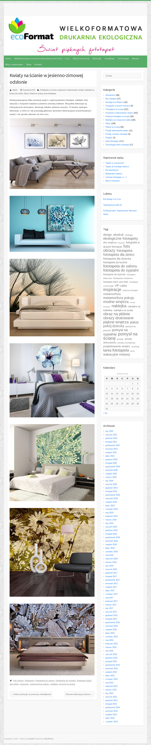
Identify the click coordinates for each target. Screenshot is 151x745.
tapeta (132, 351)
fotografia (121, 243)
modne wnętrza (116, 302)
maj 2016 (109, 640)
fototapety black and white (115, 282)
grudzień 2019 (111, 488)
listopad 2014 (111, 704)
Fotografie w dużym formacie (117, 106)
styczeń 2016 (111, 654)
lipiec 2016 (110, 633)
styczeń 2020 (111, 484)
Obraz (26, 94)
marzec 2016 (110, 647)
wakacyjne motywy (116, 354)
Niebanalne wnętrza (113, 174)
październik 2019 (112, 495)
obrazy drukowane (118, 318)
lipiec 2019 (110, 505)
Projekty (109, 138)
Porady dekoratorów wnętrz (117, 130)
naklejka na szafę (123, 310)
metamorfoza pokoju (39, 684)
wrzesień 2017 (111, 583)
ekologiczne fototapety (120, 238)
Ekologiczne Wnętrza (114, 102)
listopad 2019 (111, 491)
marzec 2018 (110, 562)
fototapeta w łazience (123, 278)
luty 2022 (109, 431)
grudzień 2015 (111, 658)
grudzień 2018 (111, 530)
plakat (134, 322)
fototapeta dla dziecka (117, 258)
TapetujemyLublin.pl (112, 205)
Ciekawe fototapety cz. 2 (116, 177)
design (107, 234)
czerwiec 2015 (111, 679)
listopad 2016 (111, 619)
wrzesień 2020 (111, 470)
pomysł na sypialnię (115, 332)
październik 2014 (112, 707)
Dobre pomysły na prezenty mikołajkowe (31, 694)
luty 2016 (109, 651)
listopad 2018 (111, 534)
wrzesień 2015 (111, 668)
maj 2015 (109, 683)
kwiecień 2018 (111, 559)
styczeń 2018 (111, 569)
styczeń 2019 (111, 527)
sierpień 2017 (111, 587)
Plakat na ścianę (36, 94)
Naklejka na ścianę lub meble (118, 120)
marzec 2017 (110, 605)
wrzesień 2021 (111, 449)
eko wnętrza (110, 242)
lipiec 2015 (110, 675)
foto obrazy (18, 680)
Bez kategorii (111, 99)
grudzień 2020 (111, 459)
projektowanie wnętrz (116, 346)
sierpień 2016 (111, 629)
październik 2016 (112, 622)
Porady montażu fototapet (116, 134)
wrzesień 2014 (111, 711)
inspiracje (24, 684)
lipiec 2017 (110, 590)
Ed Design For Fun (112, 199)
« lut (105, 413)
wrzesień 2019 (111, 498)
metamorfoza (112, 294)
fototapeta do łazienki (114, 274)
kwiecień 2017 (111, 601)
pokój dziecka (113, 326)
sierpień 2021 (111, 452)
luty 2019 (109, 523)
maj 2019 (109, 513)
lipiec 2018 (110, 548)
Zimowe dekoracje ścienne (79, 694)
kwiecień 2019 (111, 516)
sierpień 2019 (111, 502)
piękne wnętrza (116, 322)
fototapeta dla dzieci (118, 254)
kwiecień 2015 (111, 686)
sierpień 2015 (111, 672)
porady (120, 339)
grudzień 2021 (111, 438)
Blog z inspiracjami (14, 64)
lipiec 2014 (110, 718)
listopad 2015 (111, 661)
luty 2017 (109, 608)
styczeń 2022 (111, 435)
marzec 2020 (110, 477)
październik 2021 (112, 445)
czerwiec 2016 (111, 636)
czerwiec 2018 (111, 551)
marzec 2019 (110, 520)
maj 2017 (109, 598)
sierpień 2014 (111, 714)
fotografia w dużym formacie (121, 244)
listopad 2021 (111, 442)
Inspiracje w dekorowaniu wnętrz (71, 90)
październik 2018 (112, 537)
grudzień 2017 (111, 573)
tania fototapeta (116, 350)
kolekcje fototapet (130, 290)
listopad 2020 (111, 463)
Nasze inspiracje (112, 181)
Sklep (28, 64)
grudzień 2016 (111, 615)
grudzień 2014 (111, 700)
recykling (135, 346)
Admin (15, 90)
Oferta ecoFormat (81, 58)
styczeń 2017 (111, 612)
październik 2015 (112, 665)
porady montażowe (126, 343)
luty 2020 (109, 481)
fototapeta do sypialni (66, 680)
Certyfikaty (109, 58)
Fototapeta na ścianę (48, 90)
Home (8, 58)
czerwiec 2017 (111, 594)
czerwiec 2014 (111, 722)
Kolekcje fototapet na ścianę (117, 116)
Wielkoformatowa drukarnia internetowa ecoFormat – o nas (42, 58)
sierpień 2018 (111, 544)
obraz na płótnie (116, 314)
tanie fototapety (50, 94)
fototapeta (29, 680)
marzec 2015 (110, 690)
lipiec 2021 (110, 456)
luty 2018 (109, 566)
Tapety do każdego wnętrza (117, 166)
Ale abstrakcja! (111, 170)
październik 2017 (112, 580)
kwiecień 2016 (111, 644)
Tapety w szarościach (114, 163)
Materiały (97, 58)
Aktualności (110, 95)
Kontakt (38, 64)
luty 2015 (109, 693)
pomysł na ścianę (67, 684)
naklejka (54, 684)
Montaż (135, 58)
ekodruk (118, 234)
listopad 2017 (111, 576)
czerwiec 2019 (111, 509)
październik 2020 (112, 466)
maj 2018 (109, 555)
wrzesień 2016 (111, 626)
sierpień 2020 (111, 474)
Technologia (123, 58)
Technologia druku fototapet (117, 145)
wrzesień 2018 (111, 541)
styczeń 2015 (111, 697)
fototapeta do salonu (45, 680)
